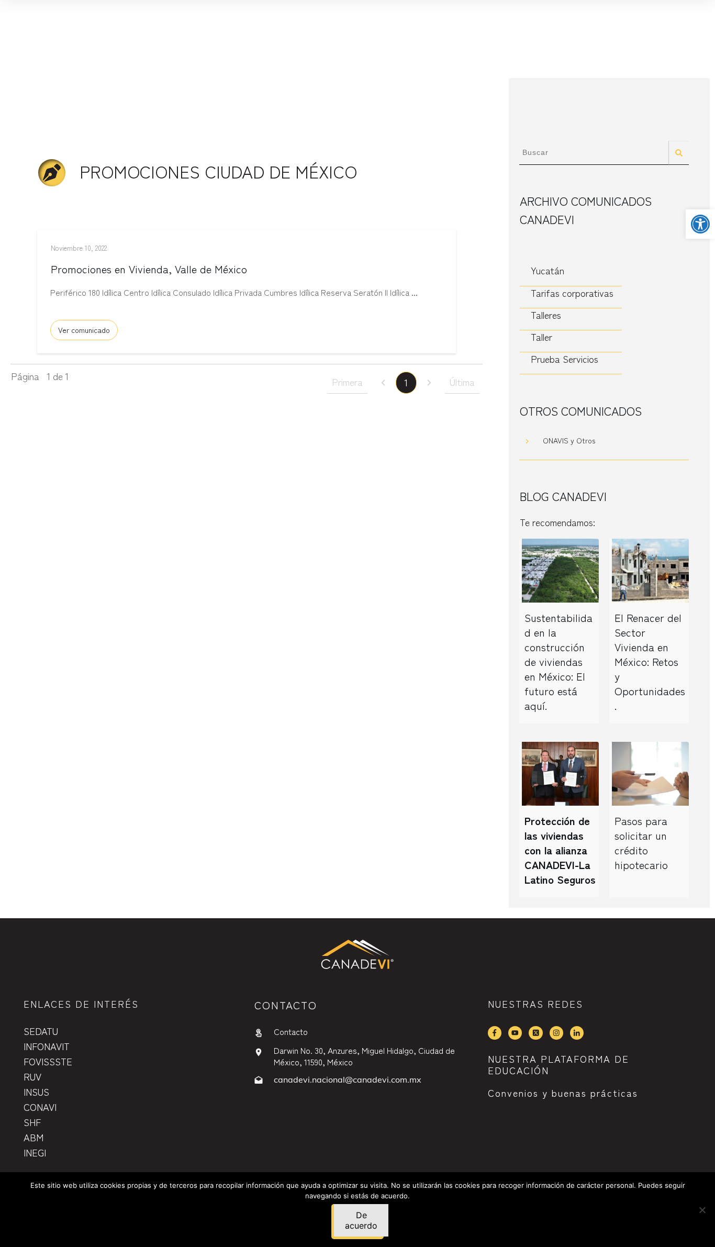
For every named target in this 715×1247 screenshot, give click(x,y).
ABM (33, 1137)
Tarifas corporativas (572, 292)
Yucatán (547, 270)
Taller (541, 336)
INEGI (35, 1152)
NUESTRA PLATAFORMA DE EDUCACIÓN (558, 1064)
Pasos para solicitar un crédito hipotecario (641, 842)
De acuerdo (361, 1220)
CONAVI (40, 1107)
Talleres (546, 314)
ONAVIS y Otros (569, 440)
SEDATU (41, 1031)
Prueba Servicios (564, 358)
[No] (702, 1210)
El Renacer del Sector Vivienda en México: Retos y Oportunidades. (650, 661)
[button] (700, 224)
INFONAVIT (47, 1046)
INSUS (36, 1091)
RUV (32, 1076)
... (414, 292)
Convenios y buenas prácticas (563, 1092)
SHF (32, 1122)
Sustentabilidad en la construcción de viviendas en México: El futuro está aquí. (558, 661)
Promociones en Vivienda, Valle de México (149, 268)
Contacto (291, 1031)
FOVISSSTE (48, 1061)
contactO (285, 1004)
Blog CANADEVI (563, 495)
